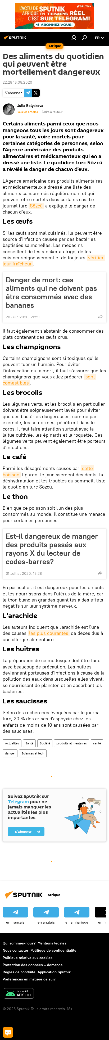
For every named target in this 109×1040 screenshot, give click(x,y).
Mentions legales (52, 943)
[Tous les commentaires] (8, 1032)
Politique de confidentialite (53, 950)
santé (97, 743)
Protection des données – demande (33, 964)
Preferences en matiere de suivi (30, 979)
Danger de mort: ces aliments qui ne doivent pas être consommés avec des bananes (51, 292)
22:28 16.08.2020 (17, 82)
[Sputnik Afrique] (16, 39)
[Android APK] (19, 994)
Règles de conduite (19, 972)
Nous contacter (15, 950)
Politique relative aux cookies (27, 957)
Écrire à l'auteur (52, 112)
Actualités (12, 743)
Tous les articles (27, 112)
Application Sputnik (54, 972)
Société (45, 743)
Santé (29, 743)
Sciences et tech (32, 753)
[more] (100, 316)
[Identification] (74, 37)
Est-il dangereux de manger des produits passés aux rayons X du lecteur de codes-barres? (52, 549)
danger (10, 753)
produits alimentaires (71, 743)
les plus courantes (48, 633)
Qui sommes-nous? (19, 943)
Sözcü (36, 206)
